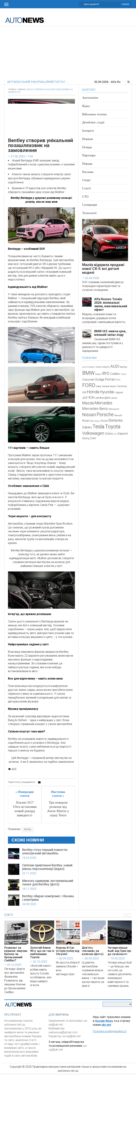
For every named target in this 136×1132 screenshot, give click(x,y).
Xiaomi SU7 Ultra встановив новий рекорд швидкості (24, 808)
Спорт (86, 180)
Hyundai (107, 392)
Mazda (88, 403)
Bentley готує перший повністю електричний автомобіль (44, 851)
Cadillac (115, 373)
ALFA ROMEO (88, 367)
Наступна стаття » (58, 793)
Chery (123, 374)
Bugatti (98, 374)
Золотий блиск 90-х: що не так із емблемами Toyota (42, 952)
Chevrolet (88, 379)
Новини (21, 89)
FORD (88, 385)
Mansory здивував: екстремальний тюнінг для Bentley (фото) (47, 882)
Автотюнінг (90, 97)
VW (115, 434)
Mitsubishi (114, 409)
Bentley (27, 829)
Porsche (105, 414)
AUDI (114, 366)
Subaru (87, 427)
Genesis (122, 386)
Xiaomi (122, 434)
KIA (91, 397)
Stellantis (115, 420)
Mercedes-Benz (95, 408)
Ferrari (110, 379)
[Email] (39, 782)
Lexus (114, 397)
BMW (88, 373)
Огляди (87, 147)
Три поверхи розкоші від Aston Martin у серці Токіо (58, 808)
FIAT (118, 380)
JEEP (85, 397)
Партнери (88, 155)
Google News (104, 1021)
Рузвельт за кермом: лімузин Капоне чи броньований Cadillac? (15, 954)
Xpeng (85, 438)
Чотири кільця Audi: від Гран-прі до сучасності (119, 951)
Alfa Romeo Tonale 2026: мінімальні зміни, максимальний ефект (110, 304)
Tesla (98, 427)
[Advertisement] (68, 53)
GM (84, 392)
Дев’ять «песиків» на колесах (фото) (92, 951)
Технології (89, 213)
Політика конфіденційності (110, 1031)
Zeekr (93, 438)
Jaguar (119, 392)
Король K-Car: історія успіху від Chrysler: (67, 951)
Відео (86, 106)
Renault (118, 415)
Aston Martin (103, 366)
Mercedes (103, 402)
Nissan (89, 414)
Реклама (87, 172)
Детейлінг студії (93, 122)
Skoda (104, 420)
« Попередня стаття (25, 793)
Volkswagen (93, 433)
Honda (93, 391)
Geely (98, 386)
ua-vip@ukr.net (71, 1036)
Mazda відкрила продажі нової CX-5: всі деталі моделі (103, 269)
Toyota (112, 427)
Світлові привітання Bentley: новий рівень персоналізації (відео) (47, 867)
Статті (86, 188)
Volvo (109, 433)
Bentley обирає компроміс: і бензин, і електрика (48, 897)
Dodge (99, 379)
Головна (12, 89)
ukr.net (106, 1024)
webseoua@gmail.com (63, 1032)
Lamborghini (102, 397)
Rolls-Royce (95, 421)
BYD (105, 373)
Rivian (85, 420)
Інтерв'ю (88, 130)
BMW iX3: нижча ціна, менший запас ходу (110, 332)
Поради (87, 163)
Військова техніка (94, 114)
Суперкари (89, 204)
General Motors (109, 386)
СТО (85, 196)
